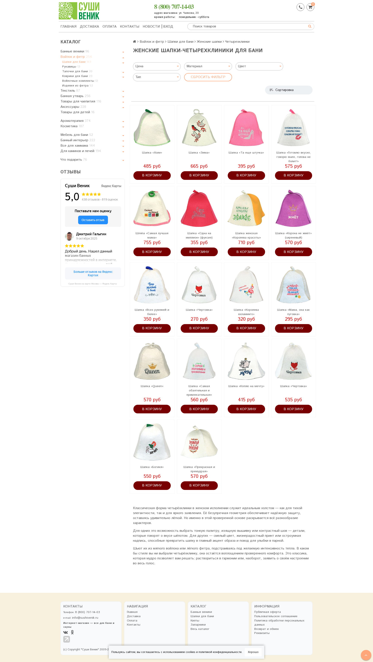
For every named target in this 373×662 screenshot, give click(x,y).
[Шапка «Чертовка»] (199, 284)
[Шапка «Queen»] (152, 361)
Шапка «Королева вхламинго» (246, 312)
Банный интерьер (77, 140)
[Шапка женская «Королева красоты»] (246, 208)
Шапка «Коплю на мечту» (246, 386)
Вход (168, 26)
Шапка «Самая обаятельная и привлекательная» (199, 390)
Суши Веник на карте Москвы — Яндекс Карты (92, 283)
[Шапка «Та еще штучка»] (246, 127)
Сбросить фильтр (208, 77)
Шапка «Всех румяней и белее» (152, 312)
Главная (68, 26)
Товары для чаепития (80, 101)
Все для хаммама (77, 145)
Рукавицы (71, 66)
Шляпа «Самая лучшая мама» (152, 235)
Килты (195, 621)
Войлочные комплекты (80, 81)
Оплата (110, 26)
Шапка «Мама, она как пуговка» (293, 312)
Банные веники (74, 51)
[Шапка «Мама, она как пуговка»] (293, 284)
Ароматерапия (75, 120)
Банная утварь (75, 96)
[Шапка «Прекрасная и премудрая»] (199, 442)
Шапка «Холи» (152, 153)
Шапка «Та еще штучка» (246, 153)
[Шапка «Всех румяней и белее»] (152, 284)
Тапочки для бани (77, 71)
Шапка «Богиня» (152, 467)
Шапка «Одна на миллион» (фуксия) (199, 235)
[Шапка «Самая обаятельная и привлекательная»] (199, 361)
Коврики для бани (77, 76)
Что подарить (73, 159)
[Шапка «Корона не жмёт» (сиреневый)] (293, 208)
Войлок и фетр (76, 56)
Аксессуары (73, 106)
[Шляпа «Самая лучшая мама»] (152, 208)
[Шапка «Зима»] (199, 127)
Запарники (198, 625)
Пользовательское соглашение (275, 616)
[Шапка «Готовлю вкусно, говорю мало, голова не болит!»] (293, 127)
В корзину (152, 175)
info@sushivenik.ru (85, 618)
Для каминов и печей (80, 151)
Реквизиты (262, 633)
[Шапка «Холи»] (152, 127)
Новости (151, 26)
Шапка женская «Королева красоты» (246, 235)
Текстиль (70, 90)
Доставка (89, 26)
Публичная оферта (267, 612)
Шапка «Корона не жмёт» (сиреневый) (293, 235)
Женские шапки (209, 41)
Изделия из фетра (77, 85)
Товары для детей (77, 112)
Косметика (72, 126)
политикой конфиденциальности (220, 652)
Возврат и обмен (266, 629)
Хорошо (253, 652)
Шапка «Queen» (152, 386)
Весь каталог (200, 629)
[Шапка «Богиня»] (152, 442)
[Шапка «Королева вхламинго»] (246, 284)
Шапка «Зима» (199, 153)
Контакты (129, 26)
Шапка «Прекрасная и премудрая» (199, 469)
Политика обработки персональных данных (279, 623)
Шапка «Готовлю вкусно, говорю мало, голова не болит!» (293, 157)
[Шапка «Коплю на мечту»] (246, 361)
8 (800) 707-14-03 (174, 6)
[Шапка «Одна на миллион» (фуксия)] (199, 208)
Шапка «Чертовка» (199, 310)
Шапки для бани (76, 62)
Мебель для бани (76, 134)
